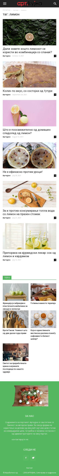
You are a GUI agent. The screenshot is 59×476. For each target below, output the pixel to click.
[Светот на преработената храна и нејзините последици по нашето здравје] (16, 352)
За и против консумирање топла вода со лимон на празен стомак (28, 212)
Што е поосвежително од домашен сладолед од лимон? (26, 131)
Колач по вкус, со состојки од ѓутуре (27, 91)
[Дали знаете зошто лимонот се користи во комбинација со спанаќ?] (29, 32)
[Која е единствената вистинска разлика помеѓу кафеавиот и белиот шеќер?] (43, 319)
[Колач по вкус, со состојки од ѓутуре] (29, 74)
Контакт (29, 468)
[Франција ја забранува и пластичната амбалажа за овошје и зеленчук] (16, 292)
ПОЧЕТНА (6, 10)
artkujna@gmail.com (38, 439)
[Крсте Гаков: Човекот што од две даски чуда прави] (16, 319)
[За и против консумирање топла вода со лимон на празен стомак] (29, 194)
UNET (20, 473)
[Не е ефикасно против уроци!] (29, 155)
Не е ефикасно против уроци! (22, 171)
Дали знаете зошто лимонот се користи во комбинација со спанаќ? (27, 50)
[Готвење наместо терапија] (43, 292)
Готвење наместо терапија (43, 303)
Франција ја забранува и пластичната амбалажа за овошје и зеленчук (15, 306)
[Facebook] (26, 458)
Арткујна (6, 56)
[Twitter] (33, 458)
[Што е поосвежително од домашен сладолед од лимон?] (29, 113)
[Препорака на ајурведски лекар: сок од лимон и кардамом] (29, 236)
